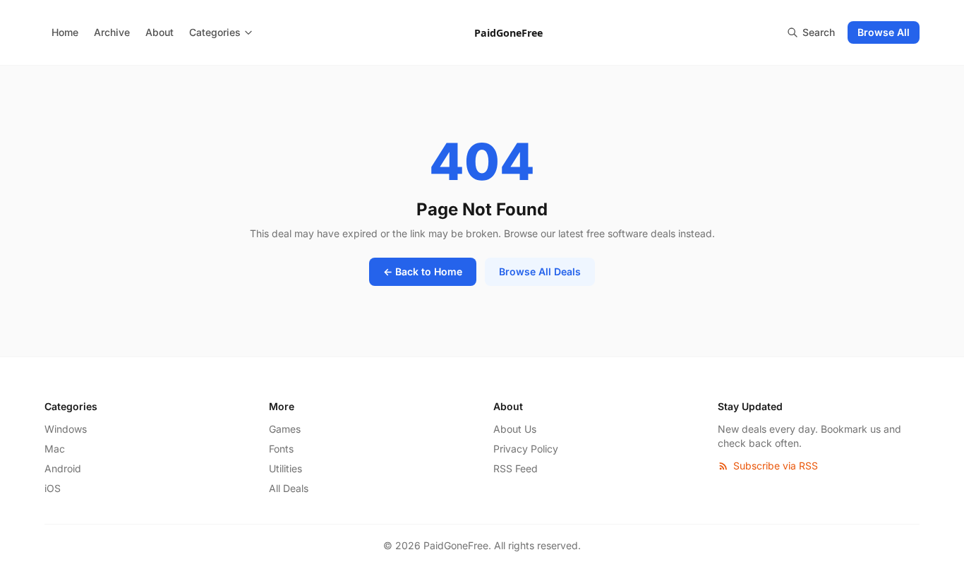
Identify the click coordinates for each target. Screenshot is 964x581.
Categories (215, 32)
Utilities (285, 468)
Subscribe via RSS (775, 466)
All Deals (288, 488)
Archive (112, 32)
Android (62, 468)
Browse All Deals (540, 271)
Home (65, 32)
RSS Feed (515, 468)
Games (285, 429)
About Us (514, 429)
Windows (65, 429)
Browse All (883, 32)
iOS (52, 488)
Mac (54, 449)
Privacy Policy (525, 449)
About (159, 32)
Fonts (281, 449)
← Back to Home (422, 271)
